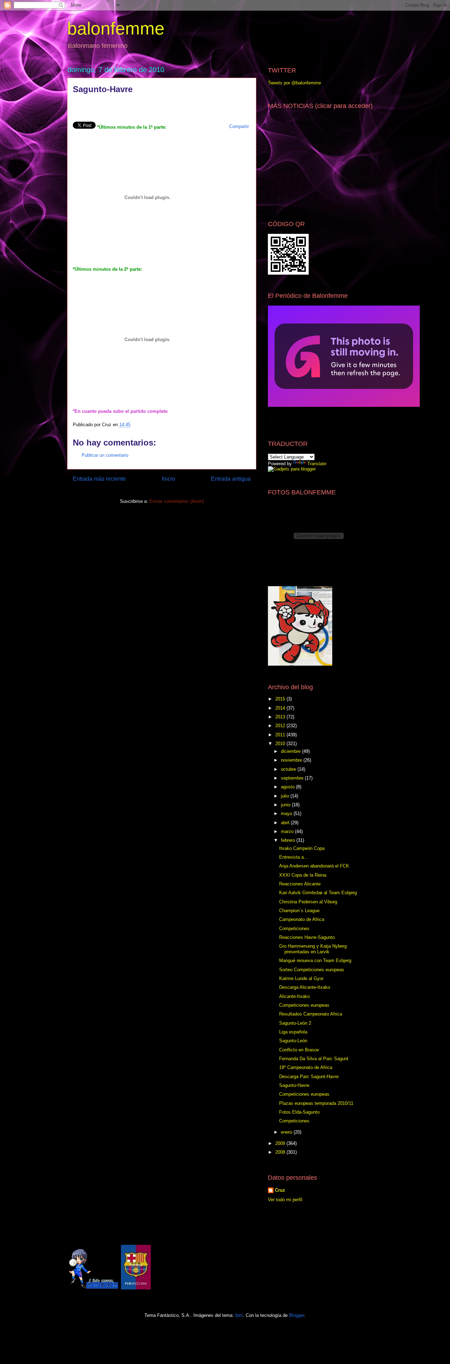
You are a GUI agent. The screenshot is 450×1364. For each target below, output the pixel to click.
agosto (288, 786)
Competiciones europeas (304, 1005)
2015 (281, 699)
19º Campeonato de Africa (305, 1067)
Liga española (293, 1032)
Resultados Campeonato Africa (310, 1014)
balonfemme (116, 28)
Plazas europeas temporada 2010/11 (316, 1103)
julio (285, 796)
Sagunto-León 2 (295, 1023)
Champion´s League (299, 910)
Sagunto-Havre (294, 1085)
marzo (288, 831)
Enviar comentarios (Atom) (176, 501)
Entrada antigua (231, 479)
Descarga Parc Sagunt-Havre (309, 1076)
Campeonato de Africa (301, 919)
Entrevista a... (293, 857)
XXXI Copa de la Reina (302, 875)
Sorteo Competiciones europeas (311, 969)
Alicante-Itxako (294, 996)
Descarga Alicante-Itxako (304, 987)
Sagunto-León (293, 1040)
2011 (281, 734)
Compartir (239, 126)
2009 (281, 1143)
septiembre (293, 778)
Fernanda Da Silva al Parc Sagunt (313, 1058)
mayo (287, 813)
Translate (316, 463)
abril (286, 822)
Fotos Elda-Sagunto (299, 1112)
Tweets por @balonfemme (294, 82)
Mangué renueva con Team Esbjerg (315, 960)
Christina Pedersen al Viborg (308, 901)
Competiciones (294, 928)
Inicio (168, 479)
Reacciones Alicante (300, 883)
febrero (288, 840)
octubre (289, 769)
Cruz (280, 1190)
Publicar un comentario (105, 455)
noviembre (292, 760)
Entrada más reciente (99, 479)
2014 (281, 708)
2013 (281, 716)
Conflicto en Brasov (299, 1049)
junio (286, 804)
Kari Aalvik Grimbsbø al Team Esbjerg (318, 892)
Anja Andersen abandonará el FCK (314, 866)
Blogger (296, 1315)
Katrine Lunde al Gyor (301, 978)
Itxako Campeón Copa (301, 848)
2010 (281, 743)
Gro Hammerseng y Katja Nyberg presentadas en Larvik (313, 948)
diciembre (291, 751)
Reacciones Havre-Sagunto (307, 937)
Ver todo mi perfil (285, 1199)
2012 (281, 725)
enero (287, 1132)
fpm (239, 1315)
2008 (281, 1152)
